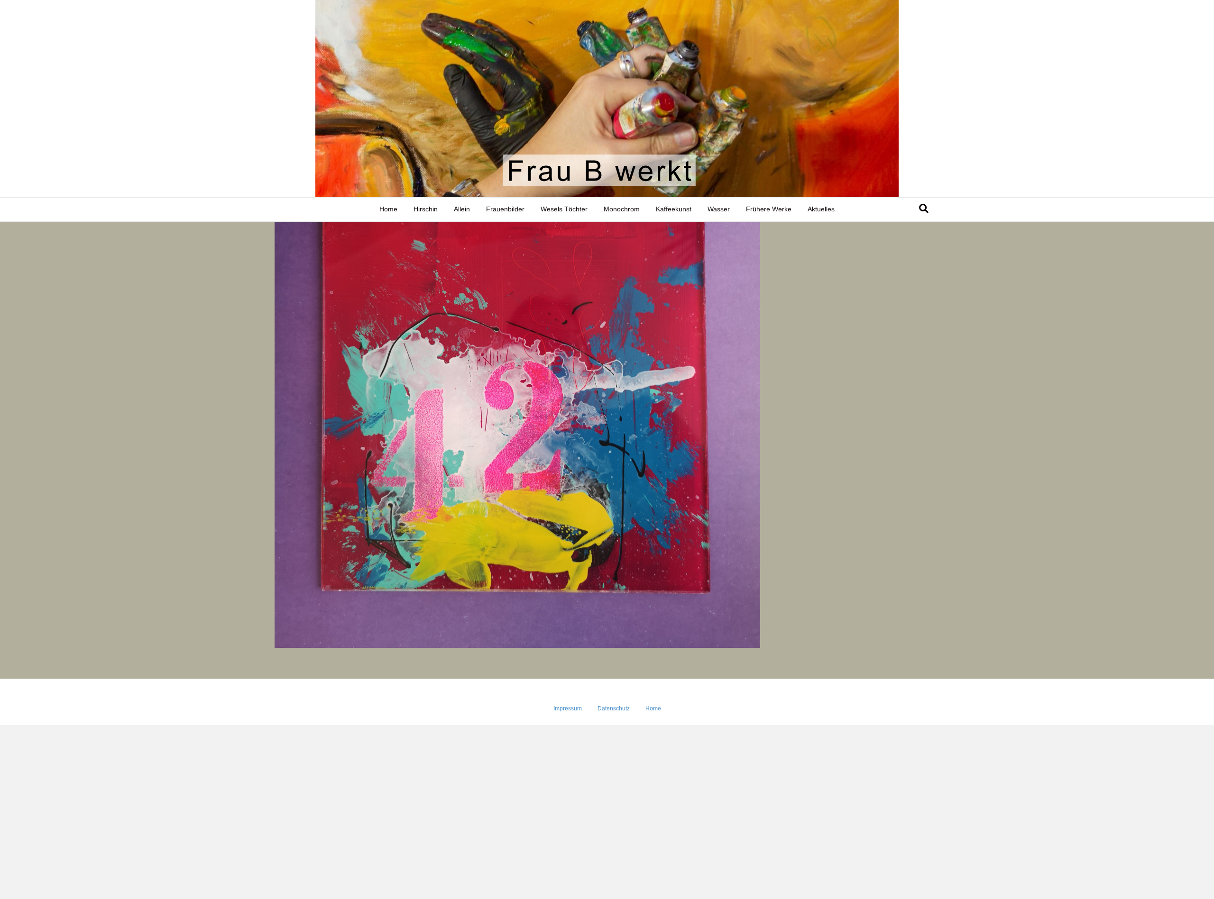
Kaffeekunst (673, 209)
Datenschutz (614, 708)
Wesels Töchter (564, 209)
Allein (462, 209)
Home (388, 209)
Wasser (719, 209)
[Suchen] (923, 208)
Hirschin (426, 209)
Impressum (567, 708)
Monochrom (622, 209)
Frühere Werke (768, 209)
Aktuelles (821, 209)
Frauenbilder (505, 209)
